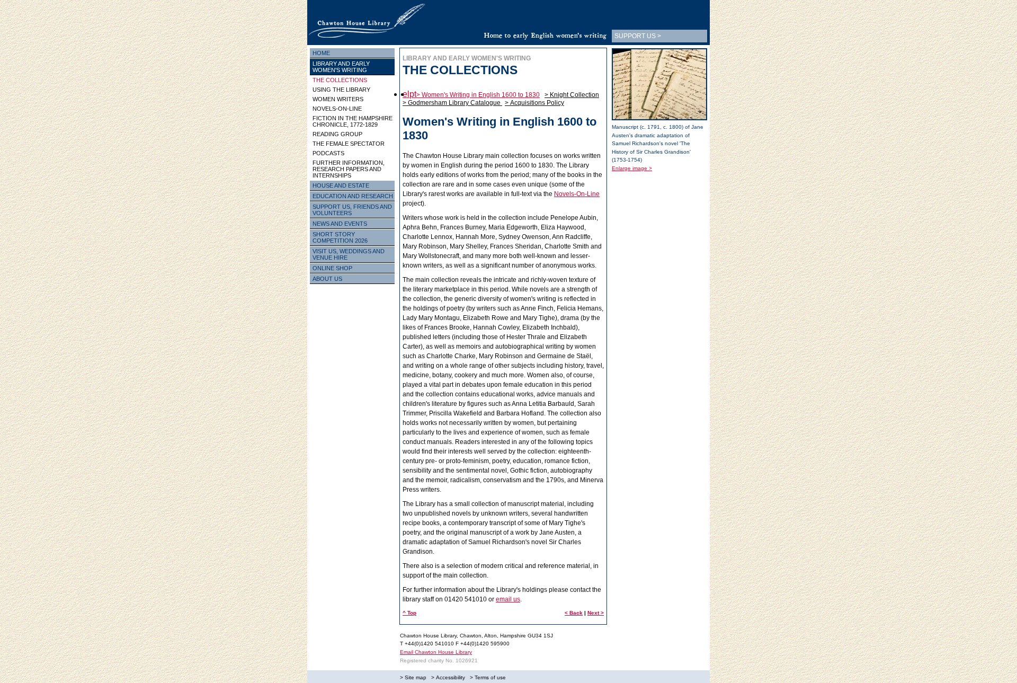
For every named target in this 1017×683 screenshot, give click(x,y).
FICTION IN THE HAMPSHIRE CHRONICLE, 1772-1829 (352, 121)
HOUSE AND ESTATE (341, 185)
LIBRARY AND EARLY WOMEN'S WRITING (341, 66)
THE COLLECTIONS (340, 80)
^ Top (409, 613)
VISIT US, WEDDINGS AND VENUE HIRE (349, 254)
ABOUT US (327, 279)
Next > (595, 613)
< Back (574, 613)
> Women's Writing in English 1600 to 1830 (478, 95)
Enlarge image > (632, 168)
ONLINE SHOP (332, 268)
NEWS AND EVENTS (340, 223)
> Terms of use (488, 677)
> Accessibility (448, 677)
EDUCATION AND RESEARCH (353, 196)
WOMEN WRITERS (338, 99)
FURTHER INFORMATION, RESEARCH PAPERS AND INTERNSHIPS (349, 169)
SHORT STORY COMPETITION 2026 (340, 237)
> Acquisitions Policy (534, 103)
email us (508, 599)
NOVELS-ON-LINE (337, 108)
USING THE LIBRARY (341, 89)
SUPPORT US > (637, 36)
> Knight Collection (572, 95)
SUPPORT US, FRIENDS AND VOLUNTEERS (352, 209)
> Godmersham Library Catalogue (452, 103)
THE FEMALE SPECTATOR (349, 143)
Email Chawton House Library (436, 652)
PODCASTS (328, 153)
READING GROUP (337, 134)
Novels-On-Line (577, 194)
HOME (321, 53)
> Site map (413, 677)
